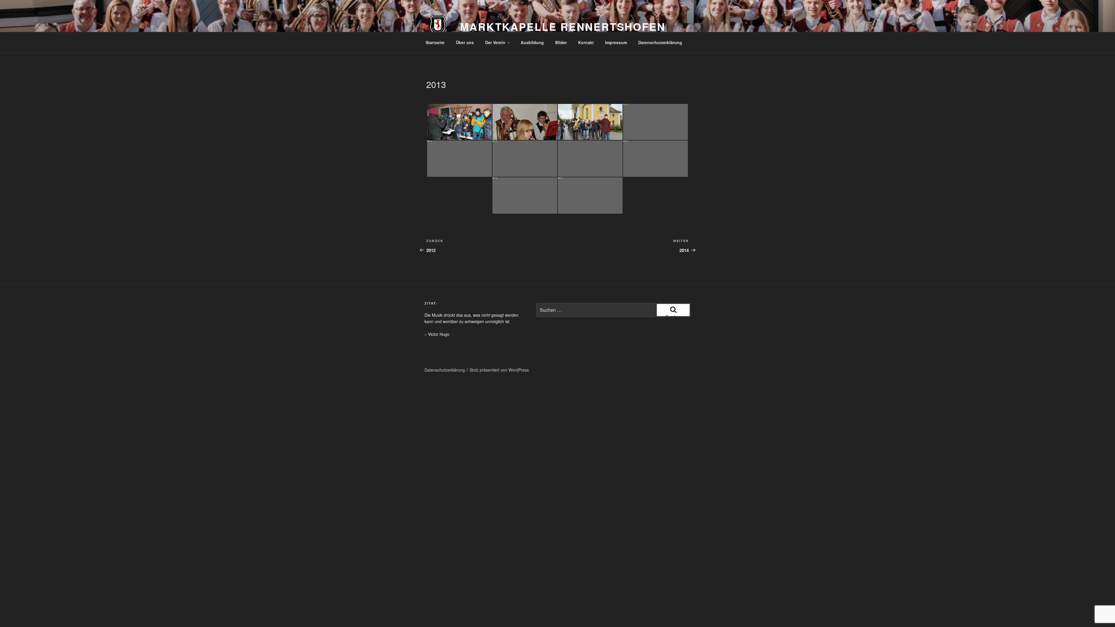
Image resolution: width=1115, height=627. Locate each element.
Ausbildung (532, 42)
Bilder (561, 42)
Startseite (435, 42)
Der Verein (495, 42)
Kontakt (586, 42)
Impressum (616, 42)
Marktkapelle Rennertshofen (563, 26)
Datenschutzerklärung (660, 42)
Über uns (465, 42)
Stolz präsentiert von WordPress (499, 370)
